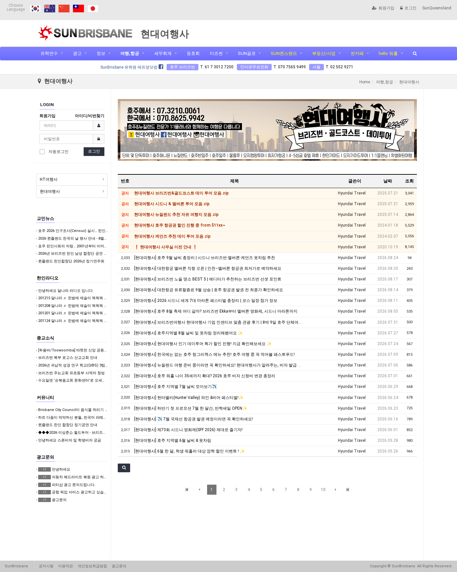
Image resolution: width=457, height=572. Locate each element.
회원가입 (386, 8)
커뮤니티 (45, 397)
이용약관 (65, 566)
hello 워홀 (388, 53)
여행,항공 (129, 53)
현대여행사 (50, 191)
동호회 (193, 53)
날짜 (387, 180)
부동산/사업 (324, 53)
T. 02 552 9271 (339, 67)
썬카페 (357, 53)
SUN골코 (247, 53)
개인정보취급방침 (92, 566)
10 (323, 489)
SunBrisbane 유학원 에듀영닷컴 (129, 67)
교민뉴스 (45, 218)
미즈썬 (216, 53)
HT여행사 (49, 179)
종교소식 (45, 337)
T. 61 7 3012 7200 (217, 67)
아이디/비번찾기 (89, 115)
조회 (409, 180)
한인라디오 (48, 277)
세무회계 (163, 53)
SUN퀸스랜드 (284, 53)
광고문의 (45, 457)
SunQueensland (436, 8)
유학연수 (49, 53)
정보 (101, 53)
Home (364, 82)
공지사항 (46, 566)
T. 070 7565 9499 (289, 67)
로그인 (410, 8)
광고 (77, 53)
